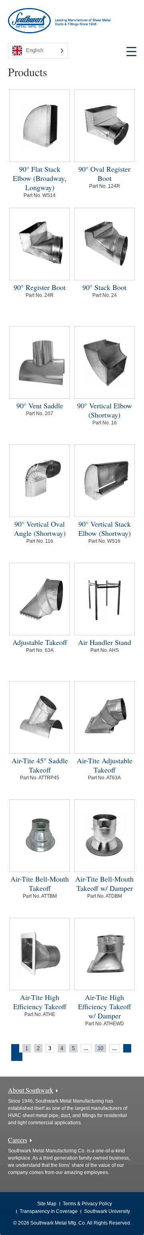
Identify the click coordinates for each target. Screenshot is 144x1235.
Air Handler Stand (104, 642)
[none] (38, 51)
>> (17, 1057)
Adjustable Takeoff (39, 642)
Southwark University (107, 1211)
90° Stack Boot (104, 287)
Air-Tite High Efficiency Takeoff (39, 1001)
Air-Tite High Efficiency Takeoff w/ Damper (104, 1006)
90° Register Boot (40, 287)
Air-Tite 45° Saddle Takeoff (40, 765)
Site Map (46, 1204)
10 (100, 1048)
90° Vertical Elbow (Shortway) (104, 410)
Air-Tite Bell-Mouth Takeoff (39, 883)
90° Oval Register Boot (104, 173)
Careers (17, 1140)
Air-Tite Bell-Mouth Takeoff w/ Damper (104, 883)
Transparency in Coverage (49, 1211)
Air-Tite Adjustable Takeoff (104, 765)
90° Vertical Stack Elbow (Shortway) (104, 528)
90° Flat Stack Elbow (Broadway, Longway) (39, 178)
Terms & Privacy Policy (87, 1204)
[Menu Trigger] (131, 51)
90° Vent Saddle (39, 405)
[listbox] (38, 51)
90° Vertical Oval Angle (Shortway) (40, 528)
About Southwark (30, 1090)
